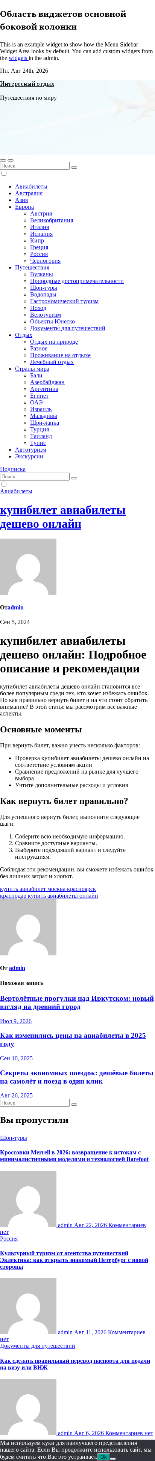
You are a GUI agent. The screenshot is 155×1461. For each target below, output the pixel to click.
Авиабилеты (31, 186)
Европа (24, 207)
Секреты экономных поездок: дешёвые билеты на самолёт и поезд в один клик (76, 1077)
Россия (39, 254)
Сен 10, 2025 (16, 1058)
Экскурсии (29, 456)
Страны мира (32, 368)
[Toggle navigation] (11, 160)
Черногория (45, 260)
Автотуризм (30, 449)
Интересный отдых (27, 84)
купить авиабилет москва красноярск (48, 889)
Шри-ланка (44, 422)
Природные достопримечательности (77, 281)
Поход (38, 308)
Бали (36, 375)
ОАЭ (36, 402)
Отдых (23, 335)
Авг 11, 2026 (91, 1332)
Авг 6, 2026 (89, 1433)
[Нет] (113, 1459)
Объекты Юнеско (52, 321)
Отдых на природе (54, 341)
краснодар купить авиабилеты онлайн (49, 895)
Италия (39, 227)
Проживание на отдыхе (60, 355)
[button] (3, 160)
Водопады (43, 294)
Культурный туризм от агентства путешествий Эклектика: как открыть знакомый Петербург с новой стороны (74, 1260)
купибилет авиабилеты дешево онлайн (63, 516)
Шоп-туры (43, 287)
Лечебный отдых (52, 362)
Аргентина (44, 389)
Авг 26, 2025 (16, 1095)
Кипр (37, 240)
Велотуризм (45, 314)
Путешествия (32, 267)
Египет (39, 395)
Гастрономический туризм (64, 301)
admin (16, 607)
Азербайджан (47, 382)
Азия (21, 200)
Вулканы (41, 274)
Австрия (41, 213)
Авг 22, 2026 (91, 1225)
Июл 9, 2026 (16, 1021)
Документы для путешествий (67, 328)
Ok (103, 1457)
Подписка (13, 469)
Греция (39, 247)
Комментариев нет (129, 1433)
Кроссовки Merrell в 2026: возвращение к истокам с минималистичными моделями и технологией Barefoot (74, 1155)
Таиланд (41, 436)
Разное (38, 348)
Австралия (29, 193)
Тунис (38, 443)
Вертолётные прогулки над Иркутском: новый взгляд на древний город (77, 1002)
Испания (41, 234)
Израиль (41, 409)
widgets (19, 58)
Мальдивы (43, 416)
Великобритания (51, 220)
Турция (39, 429)
